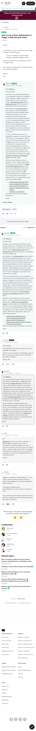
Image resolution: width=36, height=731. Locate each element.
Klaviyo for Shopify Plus (24, 640)
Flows (14, 209)
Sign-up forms (6, 209)
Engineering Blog (6, 696)
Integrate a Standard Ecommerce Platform (18, 322)
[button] (2, 3)
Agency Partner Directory (9, 670)
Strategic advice (6, 563)
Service (3, 590)
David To (8, 83)
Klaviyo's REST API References (18, 186)
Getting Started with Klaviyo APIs (18, 182)
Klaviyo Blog (5, 644)
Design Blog (5, 700)
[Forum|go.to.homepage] (8, 3)
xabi (5, 433)
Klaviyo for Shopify (23, 637)
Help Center (5, 647)
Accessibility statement (24, 603)
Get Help (20, 677)
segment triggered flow (14, 397)
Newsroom (5, 689)
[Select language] (23, 3)
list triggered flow (22, 108)
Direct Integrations (23, 658)
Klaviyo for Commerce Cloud (26, 647)
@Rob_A (11, 89)
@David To (6, 441)
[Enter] (3, 8)
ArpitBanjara (10, 544)
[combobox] (18, 8)
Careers (4, 693)
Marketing (6, 22)
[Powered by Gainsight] (18, 599)
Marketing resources (7, 651)
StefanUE (9, 549)
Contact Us (5, 703)
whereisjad (10, 528)
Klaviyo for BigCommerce (25, 644)
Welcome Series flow (17, 102)
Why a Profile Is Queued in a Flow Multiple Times (18, 155)
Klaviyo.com (5, 637)
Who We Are (5, 686)
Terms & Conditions (10, 603)
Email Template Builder (24, 670)
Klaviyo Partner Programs (9, 667)
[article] (18, 283)
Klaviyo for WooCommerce (25, 654)
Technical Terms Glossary (16, 191)
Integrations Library (7, 673)
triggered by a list (11, 104)
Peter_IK (9, 538)
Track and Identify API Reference (19, 184)
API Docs (20, 673)
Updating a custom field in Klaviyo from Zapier (16, 566)
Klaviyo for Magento (23, 651)
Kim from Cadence (12, 533)
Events (20, 667)
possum (6, 472)
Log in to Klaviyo (6, 640)
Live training (5, 654)
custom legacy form (16, 383)
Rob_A (6, 27)
